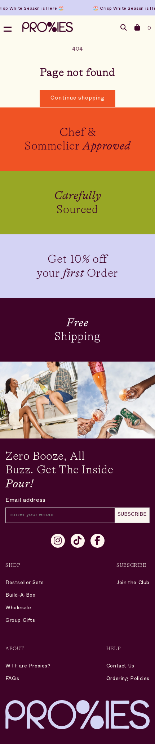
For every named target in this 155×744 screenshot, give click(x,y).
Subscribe (132, 515)
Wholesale (18, 608)
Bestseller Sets (24, 583)
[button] (137, 29)
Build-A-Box (20, 595)
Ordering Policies (128, 679)
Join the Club (133, 583)
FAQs (12, 679)
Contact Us (120, 666)
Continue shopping (77, 98)
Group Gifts (20, 621)
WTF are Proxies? (28, 666)
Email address (25, 501)
